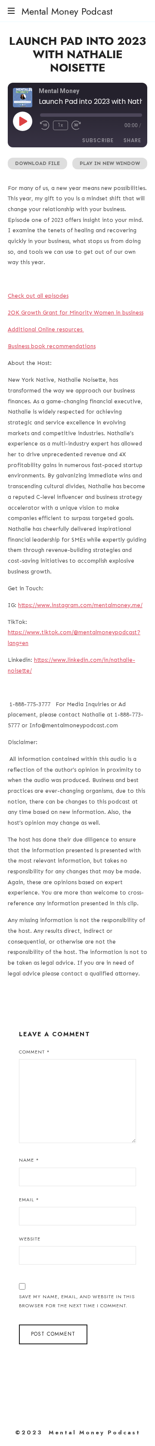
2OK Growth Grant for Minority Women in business (75, 312)
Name (29, 1159)
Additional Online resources (46, 329)
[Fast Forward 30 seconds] (76, 125)
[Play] (22, 121)
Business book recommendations (52, 346)
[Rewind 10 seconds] (45, 125)
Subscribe (98, 140)
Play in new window (110, 163)
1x (60, 125)
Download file (37, 163)
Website (29, 1238)
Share (132, 140)
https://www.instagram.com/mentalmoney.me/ (80, 605)
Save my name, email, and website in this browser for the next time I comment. (77, 1301)
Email (29, 1199)
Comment (34, 1051)
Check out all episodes (38, 296)
